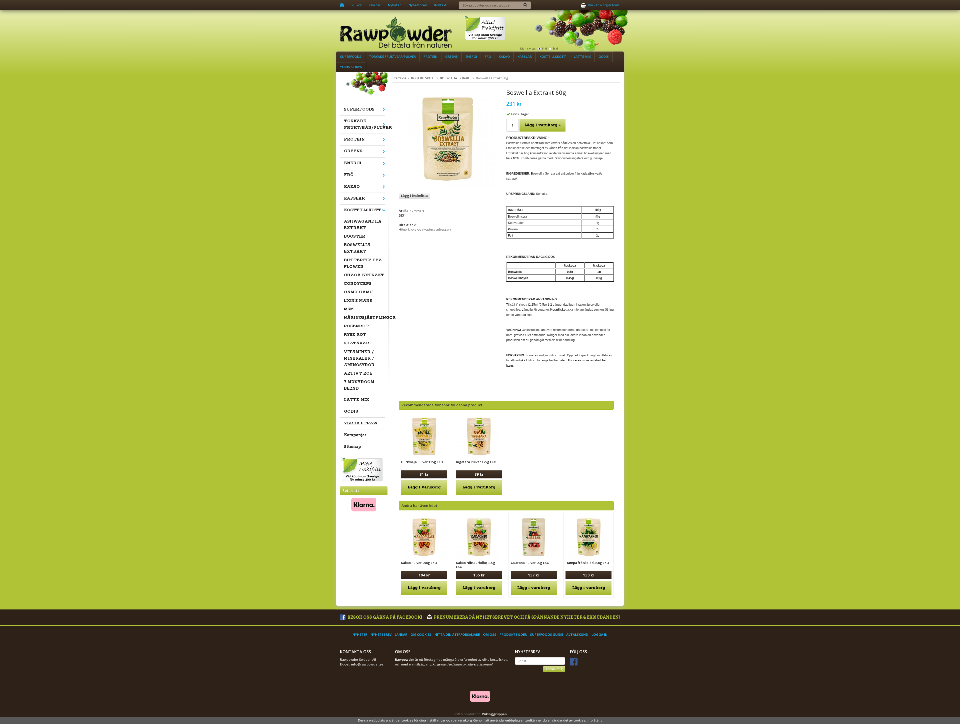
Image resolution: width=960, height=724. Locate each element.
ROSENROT (356, 326)
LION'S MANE (358, 300)
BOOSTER (354, 236)
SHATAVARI (357, 343)
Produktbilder (513, 634)
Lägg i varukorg (424, 487)
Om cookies (420, 634)
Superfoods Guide (546, 634)
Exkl (555, 48)
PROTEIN (431, 56)
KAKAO (504, 56)
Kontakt (440, 5)
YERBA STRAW (351, 67)
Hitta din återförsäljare (457, 634)
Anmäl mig (554, 669)
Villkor (357, 5)
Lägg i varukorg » (542, 125)
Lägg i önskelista (414, 195)
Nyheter (394, 5)
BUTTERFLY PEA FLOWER (363, 263)
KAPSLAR (525, 56)
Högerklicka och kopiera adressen (425, 229)
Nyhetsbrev (417, 5)
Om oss (374, 5)
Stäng (598, 720)
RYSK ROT (355, 334)
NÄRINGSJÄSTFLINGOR (364, 317)
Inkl (544, 48)
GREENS (451, 56)
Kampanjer (355, 435)
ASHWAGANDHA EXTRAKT (363, 225)
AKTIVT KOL (358, 373)
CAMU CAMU (358, 292)
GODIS (603, 56)
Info (590, 720)
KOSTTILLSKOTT (553, 56)
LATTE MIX (582, 56)
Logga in (600, 634)
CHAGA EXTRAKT (364, 275)
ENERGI (471, 56)
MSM (349, 309)
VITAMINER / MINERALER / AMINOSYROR (359, 358)
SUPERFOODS (350, 56)
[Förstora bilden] (447, 139)
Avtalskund (577, 634)
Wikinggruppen (494, 714)
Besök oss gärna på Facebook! (384, 617)
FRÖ (488, 56)
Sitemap (352, 446)
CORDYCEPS (358, 283)
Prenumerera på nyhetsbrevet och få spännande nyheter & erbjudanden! (526, 617)
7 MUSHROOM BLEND (359, 385)
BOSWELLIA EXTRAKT (357, 248)
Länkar (401, 634)
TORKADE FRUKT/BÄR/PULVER (392, 56)
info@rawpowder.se (367, 664)
